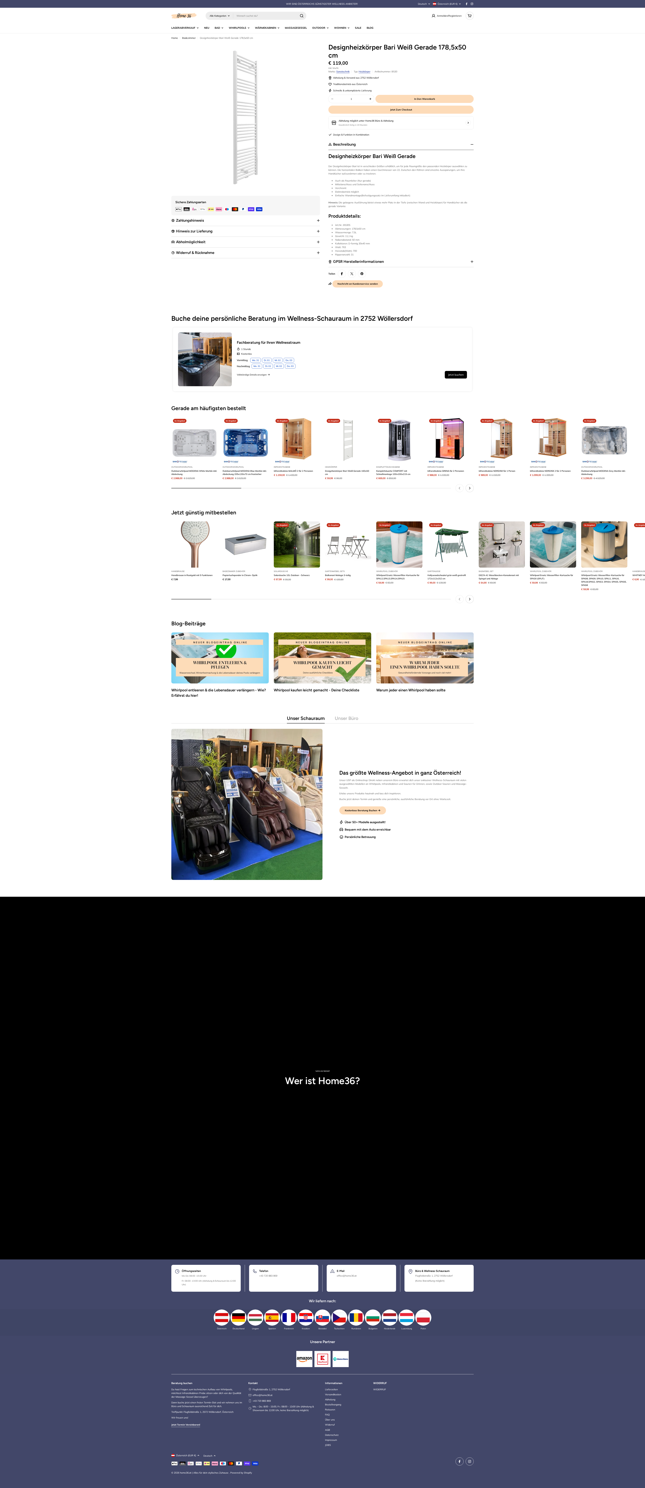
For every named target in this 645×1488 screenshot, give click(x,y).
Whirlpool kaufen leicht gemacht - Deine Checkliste (316, 690)
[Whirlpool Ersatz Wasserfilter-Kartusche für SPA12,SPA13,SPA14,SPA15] (399, 544)
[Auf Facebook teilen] (342, 274)
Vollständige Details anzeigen (252, 374)
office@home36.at (262, 1395)
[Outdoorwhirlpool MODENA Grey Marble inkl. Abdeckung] (604, 440)
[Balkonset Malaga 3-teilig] (348, 544)
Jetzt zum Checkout (401, 109)
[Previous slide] (460, 488)
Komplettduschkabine (388, 467)
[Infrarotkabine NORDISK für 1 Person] (502, 440)
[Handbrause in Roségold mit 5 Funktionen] (194, 544)
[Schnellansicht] (213, 424)
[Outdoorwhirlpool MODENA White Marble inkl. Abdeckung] (194, 440)
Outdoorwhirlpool (182, 467)
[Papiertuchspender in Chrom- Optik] (246, 544)
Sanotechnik (343, 71)
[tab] (306, 719)
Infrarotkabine (282, 467)
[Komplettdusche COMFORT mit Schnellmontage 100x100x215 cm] (399, 440)
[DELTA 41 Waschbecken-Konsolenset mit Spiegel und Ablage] (502, 544)
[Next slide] (470, 488)
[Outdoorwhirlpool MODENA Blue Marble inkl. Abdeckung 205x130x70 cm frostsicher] (246, 440)
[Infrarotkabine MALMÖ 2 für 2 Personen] (297, 440)
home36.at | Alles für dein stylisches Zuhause (204, 1472)
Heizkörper (364, 71)
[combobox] (256, 16)
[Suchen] (302, 16)
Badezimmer (189, 37)
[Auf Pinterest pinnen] (362, 274)
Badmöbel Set (486, 571)
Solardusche (281, 571)
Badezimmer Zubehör (234, 571)
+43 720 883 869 (262, 1400)
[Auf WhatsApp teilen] (352, 274)
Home (174, 37)
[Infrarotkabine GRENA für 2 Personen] (450, 440)
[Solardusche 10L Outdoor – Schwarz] (297, 544)
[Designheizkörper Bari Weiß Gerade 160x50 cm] (348, 440)
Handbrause (178, 571)
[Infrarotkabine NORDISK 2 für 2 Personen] (553, 440)
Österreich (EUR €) (448, 3)
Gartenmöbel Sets (335, 571)
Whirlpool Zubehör (387, 571)
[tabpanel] (322, 804)
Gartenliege (433, 571)
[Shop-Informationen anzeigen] (468, 122)
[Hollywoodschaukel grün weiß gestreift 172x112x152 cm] (450, 544)
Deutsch (422, 4)
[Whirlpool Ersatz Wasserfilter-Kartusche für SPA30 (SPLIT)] (553, 544)
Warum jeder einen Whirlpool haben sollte (410, 690)
